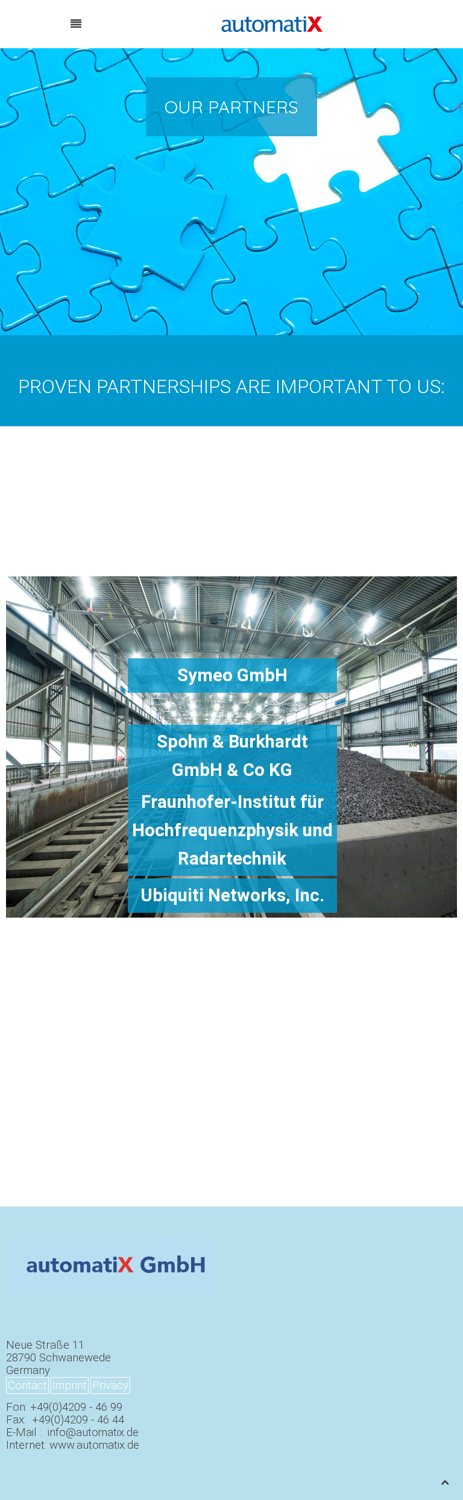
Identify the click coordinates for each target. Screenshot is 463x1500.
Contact (27, 1385)
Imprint (69, 1385)
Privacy (110, 1385)
